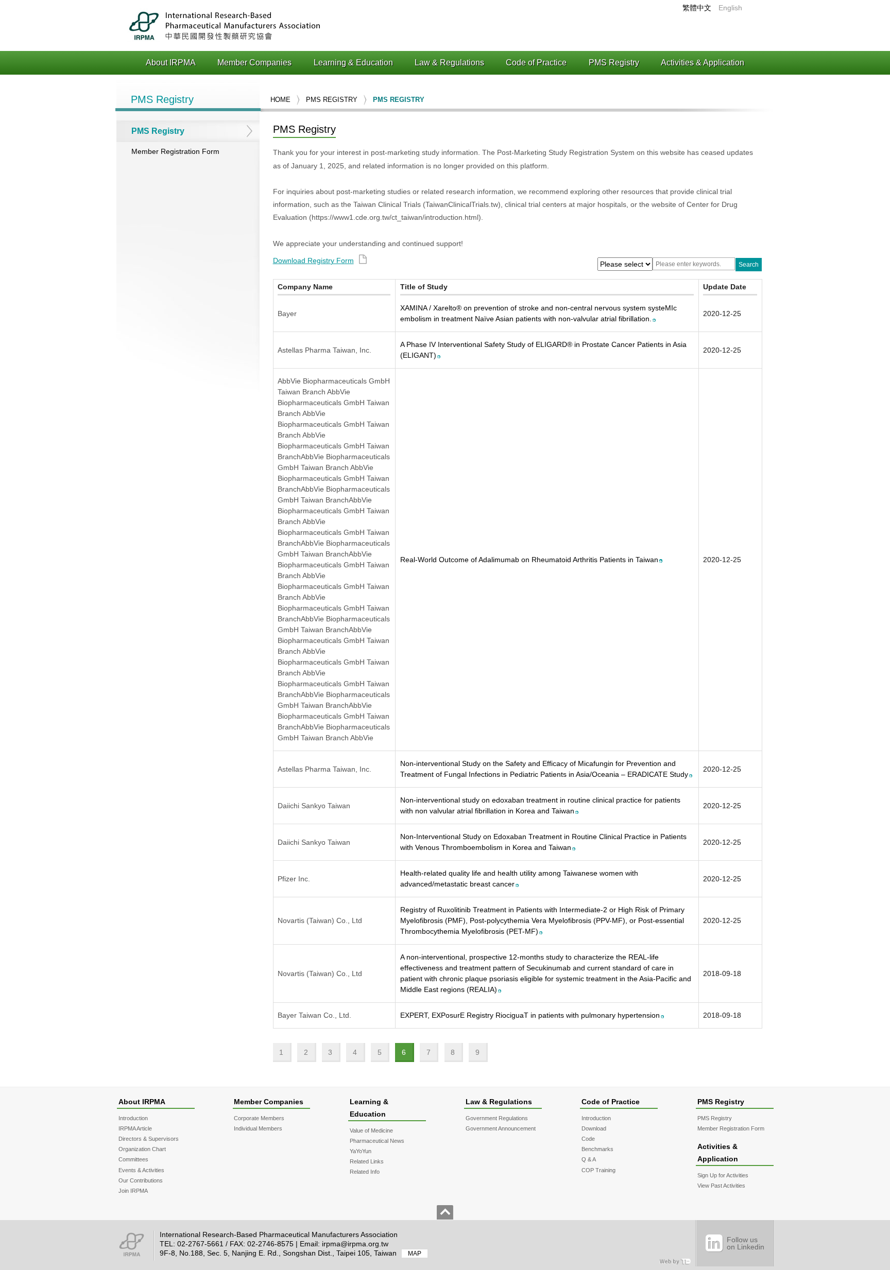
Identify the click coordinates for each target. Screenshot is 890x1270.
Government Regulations (497, 1118)
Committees (133, 1159)
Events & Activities (141, 1170)
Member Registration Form (175, 151)
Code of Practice (536, 62)
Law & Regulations (449, 62)
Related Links (367, 1161)
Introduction (133, 1118)
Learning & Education (353, 62)
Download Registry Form (313, 260)
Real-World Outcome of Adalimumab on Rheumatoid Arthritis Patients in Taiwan (529, 559)
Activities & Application (702, 62)
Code (588, 1139)
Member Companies (254, 62)
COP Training (598, 1170)
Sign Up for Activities (722, 1175)
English (730, 8)
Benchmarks (597, 1149)
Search (749, 264)
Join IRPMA (133, 1191)
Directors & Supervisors (148, 1139)
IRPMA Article (135, 1128)
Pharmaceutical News (377, 1141)
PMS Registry (614, 62)
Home (280, 99)
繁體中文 (696, 8)
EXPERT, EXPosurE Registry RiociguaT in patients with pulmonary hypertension (530, 1015)
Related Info (365, 1172)
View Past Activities (721, 1185)
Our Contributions (140, 1180)
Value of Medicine (371, 1130)
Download (593, 1128)
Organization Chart (142, 1149)
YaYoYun (360, 1151)
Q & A (588, 1159)
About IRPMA (171, 62)
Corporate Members (259, 1118)
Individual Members (258, 1128)
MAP (414, 1253)
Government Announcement (501, 1128)
